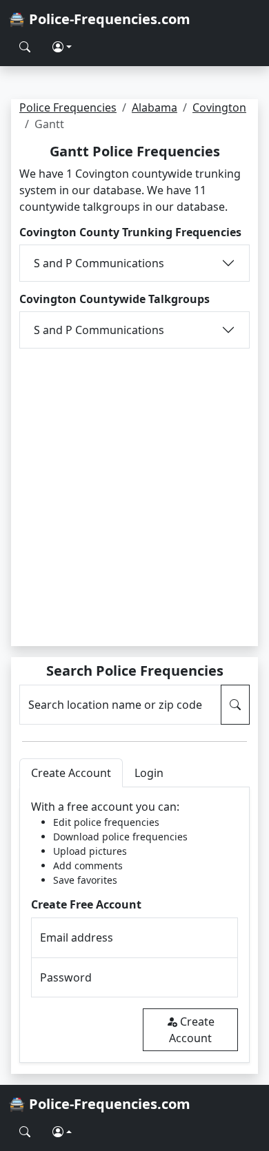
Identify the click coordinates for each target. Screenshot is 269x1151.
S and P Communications (99, 263)
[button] (62, 47)
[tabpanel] (134, 924)
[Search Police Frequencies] (24, 47)
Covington (219, 107)
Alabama (154, 107)
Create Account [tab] (71, 772)
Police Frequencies (68, 107)
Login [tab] (148, 772)
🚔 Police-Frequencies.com (99, 19)
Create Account (192, 1030)
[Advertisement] (134, 488)
